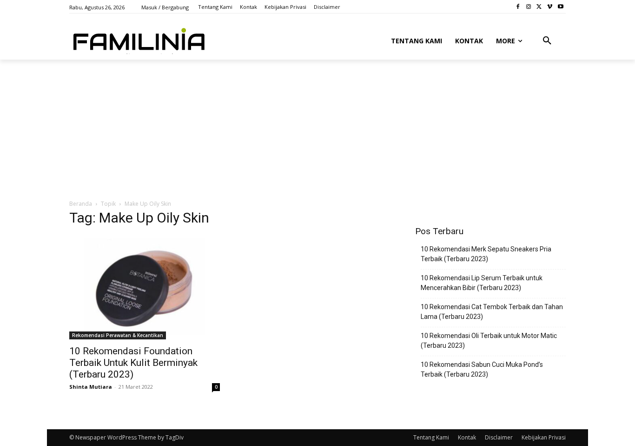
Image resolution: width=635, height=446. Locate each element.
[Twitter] (539, 6)
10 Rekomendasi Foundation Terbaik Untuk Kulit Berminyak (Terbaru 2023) (133, 362)
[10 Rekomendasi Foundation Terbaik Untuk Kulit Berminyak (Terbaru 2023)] (144, 287)
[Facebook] (518, 6)
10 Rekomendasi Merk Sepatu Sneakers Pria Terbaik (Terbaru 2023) (486, 254)
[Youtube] (560, 6)
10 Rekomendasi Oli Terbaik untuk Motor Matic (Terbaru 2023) (489, 340)
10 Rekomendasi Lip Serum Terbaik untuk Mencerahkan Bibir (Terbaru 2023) (481, 282)
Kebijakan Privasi (544, 437)
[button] (547, 41)
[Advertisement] (294, 129)
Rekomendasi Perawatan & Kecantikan (117, 335)
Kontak (467, 437)
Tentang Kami (431, 437)
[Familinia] (139, 39)
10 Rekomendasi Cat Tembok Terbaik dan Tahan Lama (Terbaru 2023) (492, 311)
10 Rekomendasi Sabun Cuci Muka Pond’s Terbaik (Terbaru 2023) (482, 369)
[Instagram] (528, 6)
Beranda (80, 204)
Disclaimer (499, 437)
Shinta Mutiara (90, 386)
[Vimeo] (549, 6)
